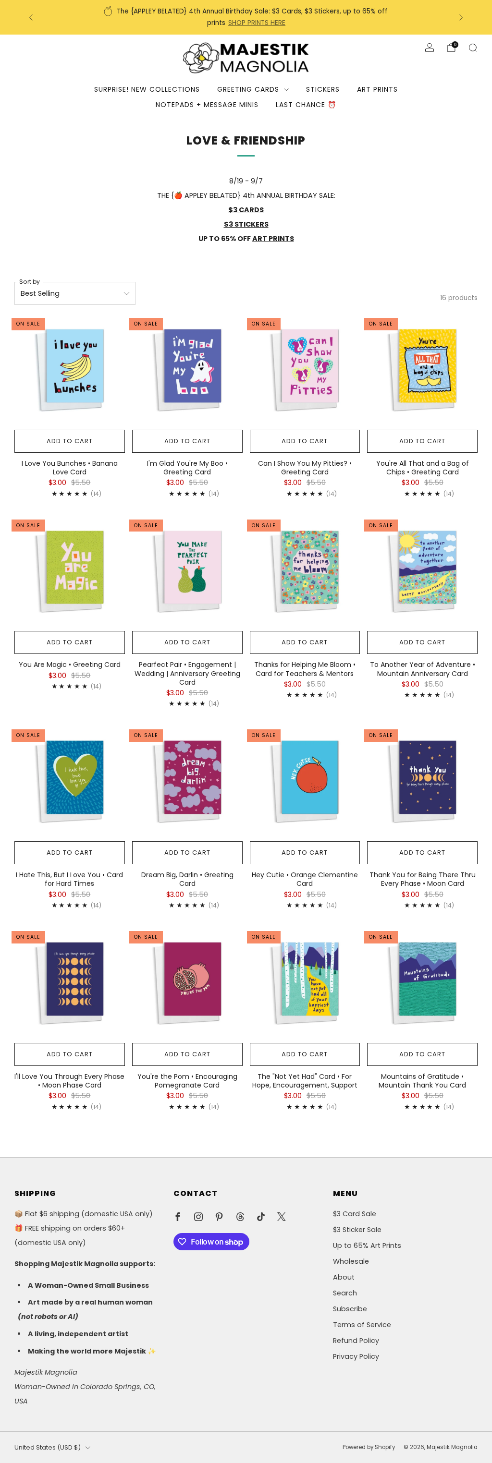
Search (345, 1293)
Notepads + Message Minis (207, 104)
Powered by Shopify (369, 1447)
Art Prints (377, 89)
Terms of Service (362, 1325)
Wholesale (351, 1261)
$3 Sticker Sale (357, 1229)
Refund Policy (356, 1340)
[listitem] (246, 17)
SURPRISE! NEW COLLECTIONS (147, 89)
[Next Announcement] (461, 17)
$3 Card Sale (354, 1214)
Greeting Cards (248, 89)
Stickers (323, 89)
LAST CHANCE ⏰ (306, 104)
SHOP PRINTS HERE (256, 22)
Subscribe (350, 1309)
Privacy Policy (356, 1356)
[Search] (473, 47)
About (344, 1277)
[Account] (429, 47)
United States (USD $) (47, 1447)
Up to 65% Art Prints (367, 1245)
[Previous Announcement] (31, 17)
